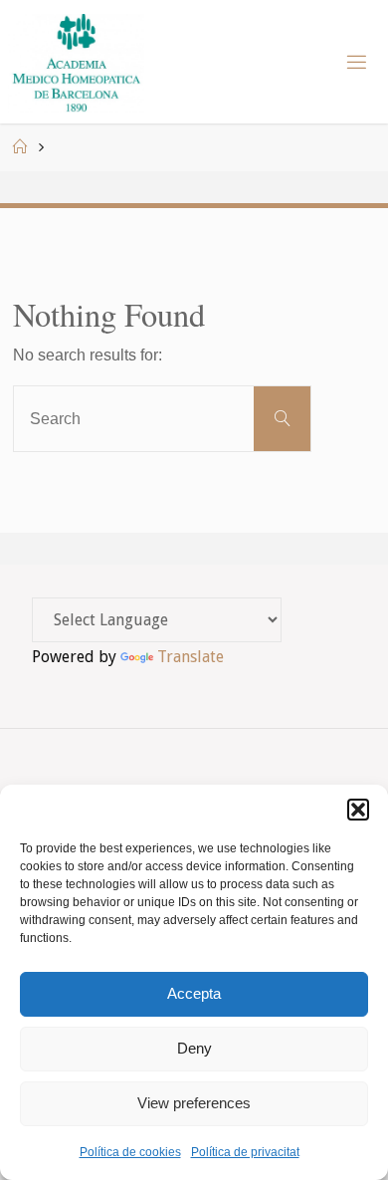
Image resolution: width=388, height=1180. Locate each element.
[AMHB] (76, 62)
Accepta (194, 993)
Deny (194, 1048)
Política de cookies (130, 1152)
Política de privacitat (245, 1152)
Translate (190, 656)
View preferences (194, 1102)
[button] (358, 810)
